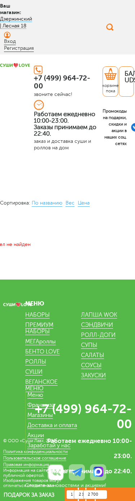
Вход (10, 41)
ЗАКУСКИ (93, 375)
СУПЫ (89, 345)
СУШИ (33, 372)
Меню (35, 395)
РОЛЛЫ (35, 362)
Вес (70, 203)
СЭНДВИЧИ (97, 325)
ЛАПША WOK (99, 315)
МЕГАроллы (40, 341)
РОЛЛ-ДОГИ (98, 335)
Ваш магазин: (10, 9)
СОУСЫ (91, 365)
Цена (84, 203)
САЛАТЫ (92, 355)
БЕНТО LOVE (42, 351)
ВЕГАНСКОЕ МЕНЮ (41, 385)
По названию (47, 203)
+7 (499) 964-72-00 (62, 82)
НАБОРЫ (37, 315)
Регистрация (19, 48)
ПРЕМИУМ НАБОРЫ (39, 328)
